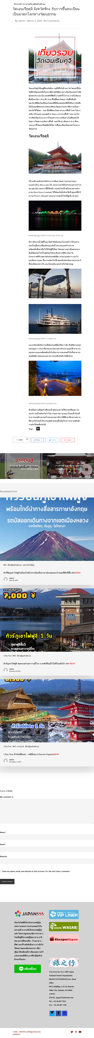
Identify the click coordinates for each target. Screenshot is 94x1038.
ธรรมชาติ (20, 746)
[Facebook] (58, 1013)
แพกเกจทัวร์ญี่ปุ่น (29, 565)
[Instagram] (64, 1013)
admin (21, 20)
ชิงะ (38, 428)
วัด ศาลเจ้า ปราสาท (21, 4)
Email (3, 844)
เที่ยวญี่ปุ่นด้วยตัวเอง (37, 4)
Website (3, 856)
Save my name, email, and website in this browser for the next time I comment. (36, 871)
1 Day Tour (7, 656)
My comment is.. (7, 797)
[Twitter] (52, 1013)
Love (23, 439)
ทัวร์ (4, 565)
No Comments (51, 20)
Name (3, 832)
